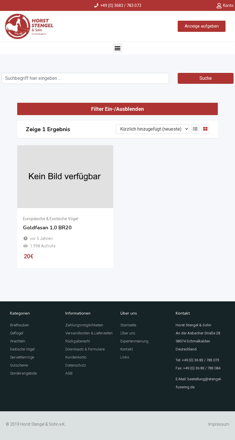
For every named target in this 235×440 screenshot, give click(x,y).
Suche (205, 78)
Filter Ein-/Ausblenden (117, 109)
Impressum (218, 424)
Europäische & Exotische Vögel (50, 218)
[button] (117, 48)
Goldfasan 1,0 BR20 (47, 227)
